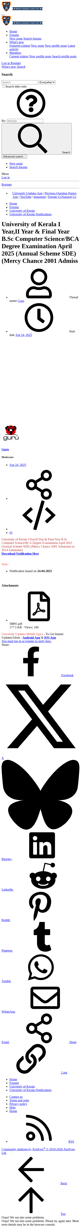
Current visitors (19, 56)
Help (12, 1107)
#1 (11, 532)
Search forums (32, 38)
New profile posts (56, 45)
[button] (31, 117)
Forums (14, 35)
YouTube (25, 196)
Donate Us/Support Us (62, 196)
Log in (6, 177)
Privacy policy (18, 1104)
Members (15, 52)
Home (13, 31)
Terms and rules (19, 1100)
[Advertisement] (40, 381)
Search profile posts (64, 56)
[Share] (38, 498)
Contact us (16, 1096)
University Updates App (27, 193)
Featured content (19, 45)
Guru (21, 300)
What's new (16, 42)
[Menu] (3, 15)
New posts (16, 38)
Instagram (40, 196)
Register (7, 184)
